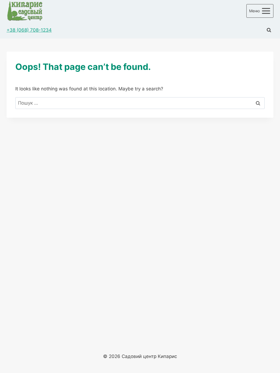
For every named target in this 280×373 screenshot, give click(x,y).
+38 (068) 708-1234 (29, 30)
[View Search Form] (268, 30)
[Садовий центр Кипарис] (25, 11)
